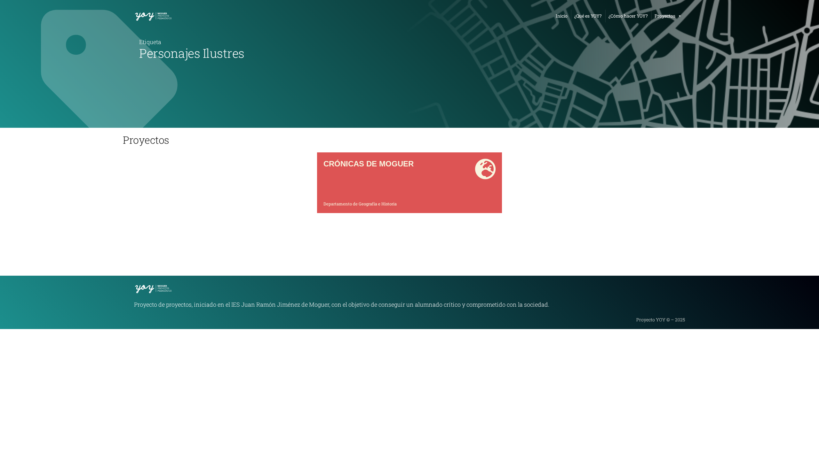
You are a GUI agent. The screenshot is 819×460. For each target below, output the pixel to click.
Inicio (562, 16)
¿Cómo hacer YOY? (628, 16)
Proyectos (665, 16)
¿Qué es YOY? (588, 16)
